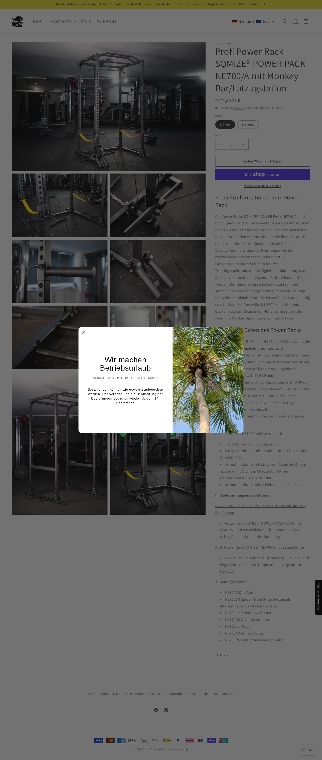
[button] (84, 332)
